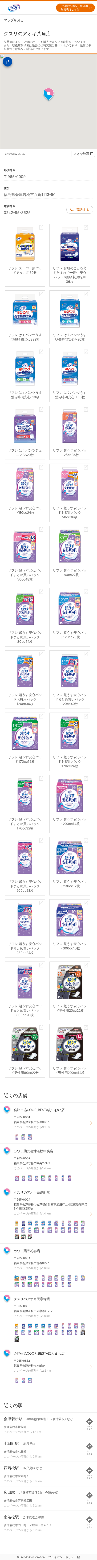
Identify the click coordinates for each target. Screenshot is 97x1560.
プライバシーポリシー (62, 1557)
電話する (82, 210)
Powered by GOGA (14, 153)
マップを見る (14, 20)
